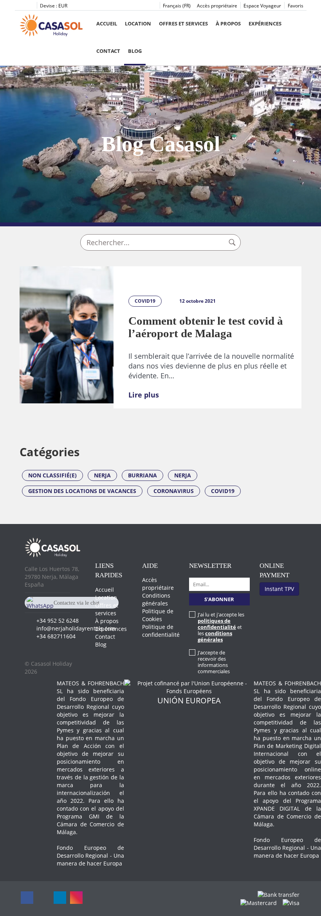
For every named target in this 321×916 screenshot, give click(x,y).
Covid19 (222, 491)
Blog (135, 50)
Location (138, 23)
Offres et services (183, 23)
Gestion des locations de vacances (82, 491)
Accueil (106, 23)
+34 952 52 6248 (57, 620)
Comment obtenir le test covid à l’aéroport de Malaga (205, 327)
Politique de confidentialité (161, 630)
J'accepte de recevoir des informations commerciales (214, 661)
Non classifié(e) (52, 475)
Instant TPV (279, 589)
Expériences (265, 23)
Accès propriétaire (217, 5)
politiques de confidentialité (217, 624)
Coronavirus (173, 491)
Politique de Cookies (157, 615)
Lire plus (143, 395)
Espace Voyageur (262, 5)
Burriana (142, 475)
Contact (108, 50)
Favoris (295, 5)
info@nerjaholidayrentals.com (75, 628)
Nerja (102, 475)
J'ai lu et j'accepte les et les (221, 627)
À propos (228, 23)
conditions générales (215, 636)
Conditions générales (156, 599)
